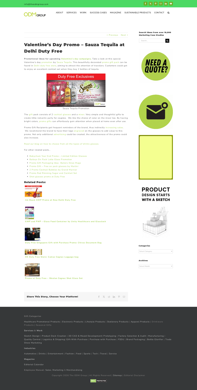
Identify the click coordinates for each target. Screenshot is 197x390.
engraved (79, 131)
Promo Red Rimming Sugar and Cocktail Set (53, 173)
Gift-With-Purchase (77, 339)
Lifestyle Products (95, 321)
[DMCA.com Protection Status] (98, 380)
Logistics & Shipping (54, 339)
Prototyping (109, 336)
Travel (103, 353)
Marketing (58, 370)
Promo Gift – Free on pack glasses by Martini (53, 166)
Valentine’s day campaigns (76, 58)
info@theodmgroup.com (36, 4)
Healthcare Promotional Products (42, 321)
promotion (47, 62)
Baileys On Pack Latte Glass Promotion (50, 159)
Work (40, 330)
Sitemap (117, 375)
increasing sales (114, 127)
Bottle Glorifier (154, 339)
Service (113, 353)
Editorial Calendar (34, 364)
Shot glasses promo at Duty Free (47, 176)
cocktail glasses (62, 114)
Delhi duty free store (45, 65)
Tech (95, 353)
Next (123, 35)
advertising (60, 134)
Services (28, 330)
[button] (169, 12)
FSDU (121, 339)
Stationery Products (118, 321)
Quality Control (32, 339)
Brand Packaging (135, 339)
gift (31, 114)
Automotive (30, 353)
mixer (81, 114)
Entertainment (55, 353)
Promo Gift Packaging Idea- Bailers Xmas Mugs (55, 163)
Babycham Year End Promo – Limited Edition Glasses (58, 156)
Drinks (42, 353)
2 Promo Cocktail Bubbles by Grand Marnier (53, 169)
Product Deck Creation (54, 336)
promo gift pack (110, 62)
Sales (48, 370)
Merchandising (74, 370)
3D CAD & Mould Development (85, 336)
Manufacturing (156, 336)
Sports (87, 353)
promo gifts (45, 121)
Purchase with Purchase (103, 339)
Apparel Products (140, 321)
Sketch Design (32, 336)
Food (78, 353)
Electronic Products (72, 321)
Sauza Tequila (64, 62)
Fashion (70, 353)
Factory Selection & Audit (132, 336)
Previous (113, 35)
